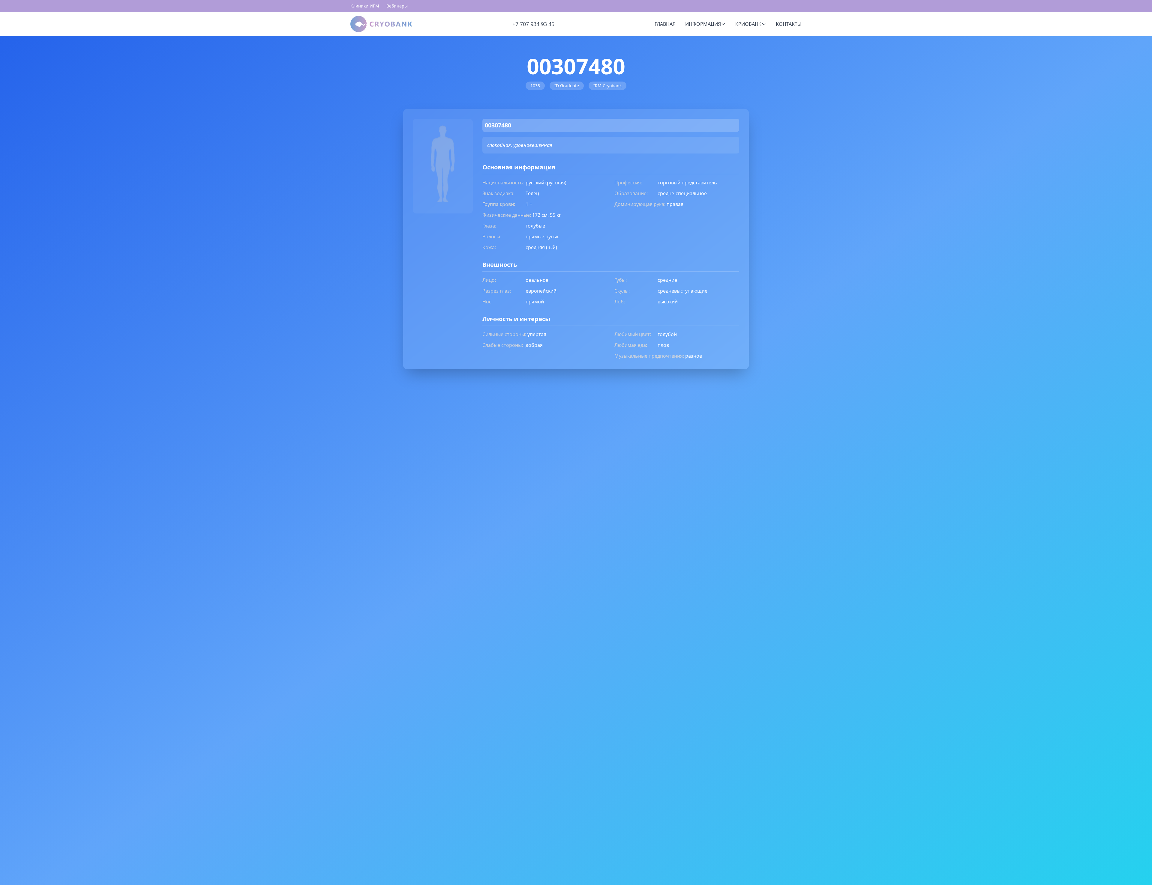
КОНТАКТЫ (789, 24)
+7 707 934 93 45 (533, 24)
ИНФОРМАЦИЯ (703, 24)
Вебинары (397, 6)
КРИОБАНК (748, 24)
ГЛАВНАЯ (665, 24)
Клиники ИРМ (364, 6)
